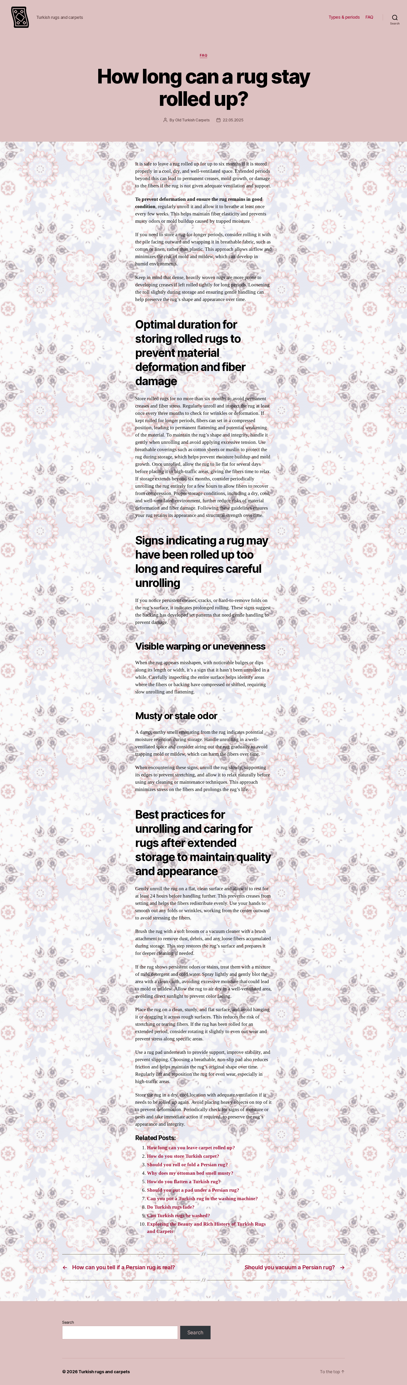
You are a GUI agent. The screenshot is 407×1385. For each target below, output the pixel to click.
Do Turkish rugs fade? (171, 1207)
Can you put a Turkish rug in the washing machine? (202, 1198)
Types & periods (344, 17)
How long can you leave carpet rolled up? (191, 1148)
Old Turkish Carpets (192, 120)
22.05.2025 (233, 120)
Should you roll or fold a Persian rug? (187, 1165)
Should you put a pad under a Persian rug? (193, 1190)
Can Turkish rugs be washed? (178, 1215)
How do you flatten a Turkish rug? (184, 1182)
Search (68, 1322)
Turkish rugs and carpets (104, 1371)
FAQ (369, 17)
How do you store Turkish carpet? (183, 1156)
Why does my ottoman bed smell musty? (190, 1173)
